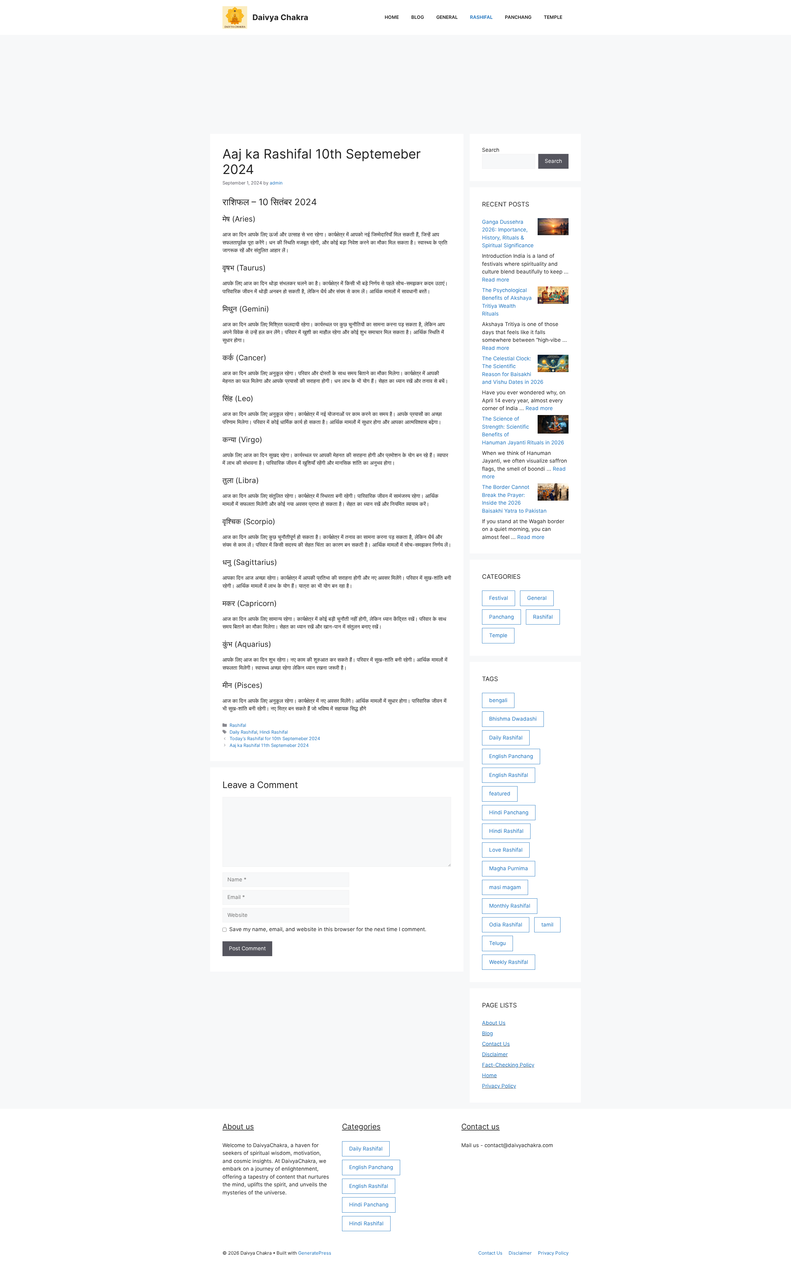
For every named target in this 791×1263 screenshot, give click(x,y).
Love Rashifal (505, 850)
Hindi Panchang (508, 812)
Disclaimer (495, 1054)
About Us (493, 1023)
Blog (417, 17)
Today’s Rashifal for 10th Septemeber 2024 (275, 738)
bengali (498, 700)
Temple (553, 17)
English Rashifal (508, 775)
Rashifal (481, 17)
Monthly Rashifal (509, 906)
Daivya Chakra (280, 17)
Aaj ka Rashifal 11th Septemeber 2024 (269, 745)
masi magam (505, 887)
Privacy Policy (499, 1086)
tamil (547, 925)
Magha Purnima (508, 868)
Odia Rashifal (505, 925)
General (447, 17)
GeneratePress (314, 1253)
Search (490, 150)
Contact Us (496, 1044)
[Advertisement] (395, 81)
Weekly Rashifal (508, 962)
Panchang (518, 17)
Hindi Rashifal (274, 732)
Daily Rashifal (243, 732)
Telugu (497, 943)
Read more (495, 280)
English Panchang (511, 756)
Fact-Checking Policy (508, 1065)
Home (392, 17)
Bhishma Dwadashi (513, 719)
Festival (498, 598)
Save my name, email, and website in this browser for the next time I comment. (327, 929)
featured (499, 793)
